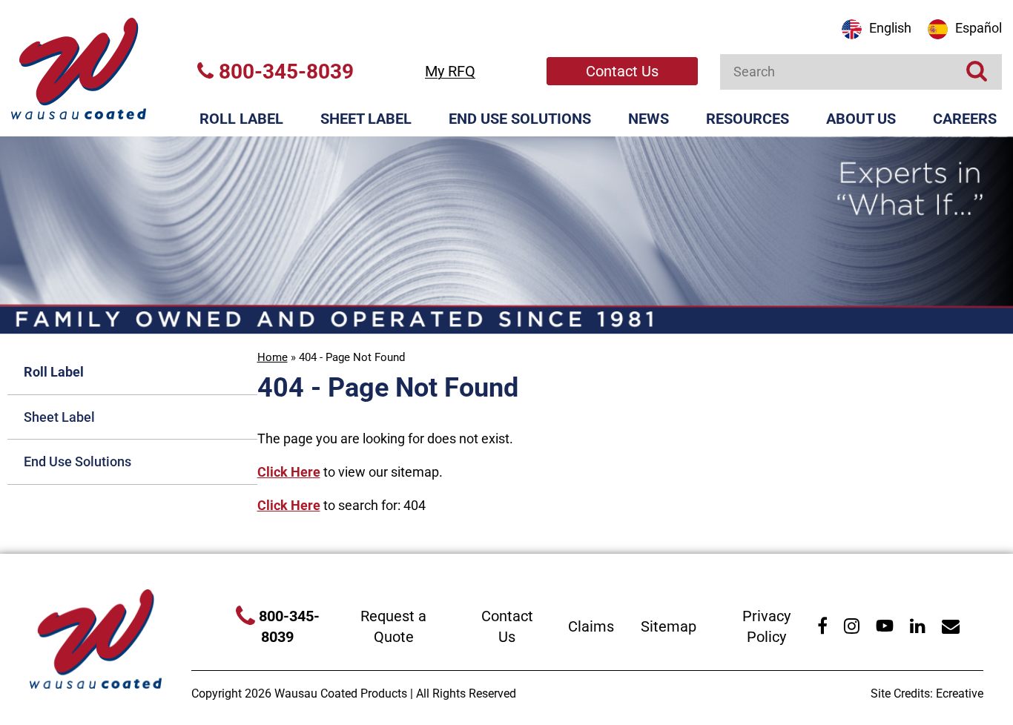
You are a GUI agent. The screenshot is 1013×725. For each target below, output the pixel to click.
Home (272, 357)
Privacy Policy (766, 626)
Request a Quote (393, 626)
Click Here (288, 472)
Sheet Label (366, 119)
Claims (591, 626)
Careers (965, 119)
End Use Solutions (520, 119)
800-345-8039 (284, 71)
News (648, 119)
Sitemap (668, 626)
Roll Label (241, 119)
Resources (747, 119)
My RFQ (450, 71)
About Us (861, 119)
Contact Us (622, 71)
